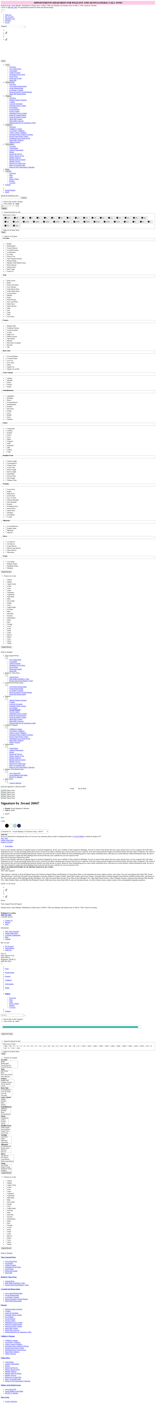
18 (95, 218)
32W (108, 222)
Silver (9, 641)
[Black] (7, 825)
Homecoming (11, 261)
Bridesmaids (11, 246)
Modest (9, 295)
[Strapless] (6, 1171)
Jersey (9, 435)
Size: (2, 817)
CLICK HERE (79, 836)
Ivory (9, 628)
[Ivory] (11, 825)
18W (37, 222)
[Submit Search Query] (25, 1015)
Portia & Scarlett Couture (17, 717)
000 (8, 218)
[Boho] (6, 1073)
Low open (10, 363)
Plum (9, 620)
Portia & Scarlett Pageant (17, 715)
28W (88, 222)
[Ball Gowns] (6, 1071)
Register (8, 20)
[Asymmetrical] (5, 1129)
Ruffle (9, 415)
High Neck (11, 494)
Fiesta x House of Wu (16, 756)
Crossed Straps (12, 358)
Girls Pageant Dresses (14, 259)
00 (17, 218)
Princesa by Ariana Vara (17, 763)
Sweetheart (11, 515)
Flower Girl (11, 256)
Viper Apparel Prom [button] (12, 656)
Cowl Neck (11, 489)
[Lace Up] (6, 1093)
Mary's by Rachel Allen (17, 765)
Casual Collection (15, 783)
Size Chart (4, 838)
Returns (7, 922)
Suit (8, 310)
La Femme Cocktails (16, 690)
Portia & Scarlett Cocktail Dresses (20, 692)
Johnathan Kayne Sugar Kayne (19, 738)
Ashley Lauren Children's (18, 733)
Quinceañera (9, 984)
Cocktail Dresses (12, 250)
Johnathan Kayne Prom (17, 665)
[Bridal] (9, 1062)
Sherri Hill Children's (16, 740)
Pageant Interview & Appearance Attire (22, 723)
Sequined (10, 445)
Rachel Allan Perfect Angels (18, 737)
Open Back (11, 339)
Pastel (9, 387)
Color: (3, 821)
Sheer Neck (11, 510)
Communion (11, 252)
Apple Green (11, 584)
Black (9, 637)
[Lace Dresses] (6, 1076)
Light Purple (11, 607)
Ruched (9, 345)
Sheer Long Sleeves (14, 548)
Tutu (8, 314)
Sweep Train (11, 476)
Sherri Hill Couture (15, 719)
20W (47, 222)
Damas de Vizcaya (15, 754)
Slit (8, 347)
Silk (8, 448)
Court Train (11, 467)
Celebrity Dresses (13, 328)
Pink (8, 611)
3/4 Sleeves (11, 544)
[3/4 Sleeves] (7, 1158)
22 (111, 218)
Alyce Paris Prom (15, 660)
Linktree (8, 939)
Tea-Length (11, 478)
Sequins (10, 419)
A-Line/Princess (12, 526)
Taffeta (9, 450)
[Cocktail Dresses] (9, 1067)
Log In (7, 22)
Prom (7, 969)
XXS (118, 222)
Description (9, 846)
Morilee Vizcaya (14, 762)
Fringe (9, 411)
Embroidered (11, 404)
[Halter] (6, 1139)
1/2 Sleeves (11, 542)
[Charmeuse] (4, 1118)
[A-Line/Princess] (6, 1146)
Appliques (10, 396)
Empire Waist (11, 528)
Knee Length (11, 472)
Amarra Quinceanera (16, 750)
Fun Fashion (13, 708)
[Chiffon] (4, 1120)
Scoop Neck (11, 508)
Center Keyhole (12, 330)
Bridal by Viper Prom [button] (12, 673)
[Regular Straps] (6, 1167)
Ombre (9, 385)
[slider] (140, 1026)
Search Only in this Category (13, 202)
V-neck (9, 517)
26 (128, 218)
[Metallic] (3, 1101)
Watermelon (11, 618)
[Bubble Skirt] (7, 1080)
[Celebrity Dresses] (7, 1082)
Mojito (9, 582)
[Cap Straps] (6, 1165)
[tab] (80, 663)
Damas (11, 752)
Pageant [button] (7, 696)
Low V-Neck (11, 498)
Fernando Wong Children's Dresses (21, 735)
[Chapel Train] (5, 1131)
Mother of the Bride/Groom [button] (14, 769)
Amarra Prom (13, 677)
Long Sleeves (11, 546)
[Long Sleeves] (7, 1159)
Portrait (9, 504)
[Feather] (4, 1122)
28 (136, 218)
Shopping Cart (10, 19)
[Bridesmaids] (9, 1063)
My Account (9, 17)
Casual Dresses (12, 248)
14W (17, 222)
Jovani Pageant (14, 710)
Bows (9, 400)
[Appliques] (6, 1109)
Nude (9, 630)
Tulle (9, 452)
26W (78, 222)
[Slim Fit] (6, 1152)
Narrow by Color (10, 576)
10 (62, 218)
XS (127, 222)
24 (120, 218)
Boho (9, 283)
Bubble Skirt (11, 326)
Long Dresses (11, 293)
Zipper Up (10, 367)
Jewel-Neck (11, 496)
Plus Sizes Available (14, 343)
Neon (9, 382)
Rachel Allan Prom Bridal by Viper (21, 681)
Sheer (9, 365)
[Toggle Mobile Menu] (2, 963)
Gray (9, 639)
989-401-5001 (13, 7)
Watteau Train (12, 480)
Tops (9, 312)
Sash (8, 417)
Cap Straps (11, 562)
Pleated (9, 341)
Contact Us (9, 920)
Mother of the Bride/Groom (16, 263)
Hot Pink (10, 614)
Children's (8, 980)
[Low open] (6, 1095)
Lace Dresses (11, 287)
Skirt (8, 308)
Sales (7, 924)
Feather (9, 406)
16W (27, 222)
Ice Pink (10, 609)
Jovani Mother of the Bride (18, 775)
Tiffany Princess (14, 742)
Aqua (9, 590)
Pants (9, 297)
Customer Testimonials (12, 935)
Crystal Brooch (12, 402)
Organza (10, 441)
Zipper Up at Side (13, 369)
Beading (10, 398)
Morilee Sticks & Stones (17, 760)
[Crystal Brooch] (6, 1114)
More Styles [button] (9, 779)
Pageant (7, 976)
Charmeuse (11, 428)
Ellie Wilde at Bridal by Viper (19, 679)
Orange (9, 624)
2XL (17, 226)
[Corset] (7, 1086)
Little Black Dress (13, 289)
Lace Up (10, 360)
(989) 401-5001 (6, 915)
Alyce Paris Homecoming (18, 687)
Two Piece (10, 317)
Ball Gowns (11, 281)
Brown (9, 635)
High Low (10, 334)
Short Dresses (11, 306)
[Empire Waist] (6, 1148)
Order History (9, 948)
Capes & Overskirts (15, 704)
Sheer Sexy (11, 304)
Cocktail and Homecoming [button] (14, 683)
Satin (9, 443)
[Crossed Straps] (6, 1092)
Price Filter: (8, 204)
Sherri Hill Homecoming (17, 694)
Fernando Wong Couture (17, 706)
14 (78, 218)
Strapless (10, 513)
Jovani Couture (14, 712)
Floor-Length (11, 470)
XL (8, 226)
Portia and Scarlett (15, 669)
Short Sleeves (11, 550)
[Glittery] (3, 1099)
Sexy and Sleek (12, 302)
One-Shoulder (12, 502)
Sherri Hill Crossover (16, 721)
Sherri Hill (12, 671)
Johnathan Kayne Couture (18, 714)
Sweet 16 (10, 271)
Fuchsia (10, 616)
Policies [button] (7, 994)
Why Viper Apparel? (12, 931)
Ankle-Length (12, 461)
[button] (7, 65)
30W (98, 222)
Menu (3, 61)
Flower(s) (10, 409)
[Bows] (6, 1112)
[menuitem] (80, 15)
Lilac (9, 605)
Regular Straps (12, 564)
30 (145, 218)
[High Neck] (6, 1141)
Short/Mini (10, 474)
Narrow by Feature (10, 236)
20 (103, 218)
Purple (9, 603)
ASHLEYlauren (14, 663)
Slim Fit (10, 532)
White (9, 643)
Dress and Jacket (12, 285)
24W (68, 222)
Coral (9, 626)
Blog (6, 937)
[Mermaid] (6, 1150)
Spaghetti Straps (12, 566)
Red (8, 622)
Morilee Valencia (15, 758)
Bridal (9, 244)
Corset (9, 332)
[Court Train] (5, 1133)
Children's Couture (15, 729)
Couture (12, 702)
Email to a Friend (6, 842)
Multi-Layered (12, 336)
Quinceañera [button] (9, 744)
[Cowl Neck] (6, 1137)
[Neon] (3, 1103)
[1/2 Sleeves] (7, 1156)
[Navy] (19, 825)
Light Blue (11, 594)
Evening (10, 254)
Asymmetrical (12, 463)
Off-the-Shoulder (13, 500)
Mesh (9, 439)
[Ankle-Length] (5, 1128)
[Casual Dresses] (9, 1065)
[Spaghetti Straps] (6, 1169)
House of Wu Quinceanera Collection (21, 767)
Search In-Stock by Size (12, 212)
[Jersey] (4, 1124)
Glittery (9, 378)
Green (9, 586)
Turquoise (10, 592)
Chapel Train (11, 465)
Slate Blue (10, 597)
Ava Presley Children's (17, 731)
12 (70, 218)
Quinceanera (11, 267)
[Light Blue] (15, 825)
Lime (9, 588)
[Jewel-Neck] (6, 1142)
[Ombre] (3, 1105)
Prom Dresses (11, 265)
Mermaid (10, 530)
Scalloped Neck (12, 506)
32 (8, 222)
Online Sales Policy (7, 840)
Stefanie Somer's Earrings (18, 700)
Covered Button (12, 356)
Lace (9, 413)
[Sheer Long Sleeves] (7, 1161)
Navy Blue (11, 601)
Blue (9, 599)
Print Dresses (11, 300)
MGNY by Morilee (15, 777)
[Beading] (6, 1110)
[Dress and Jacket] (6, 1075)
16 (86, 218)
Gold (9, 633)
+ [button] (6, 658)
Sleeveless (10, 552)
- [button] (6, 781)
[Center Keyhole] (7, 1084)
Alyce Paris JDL (14, 773)
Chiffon (9, 431)
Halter (9, 491)
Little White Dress (13, 291)
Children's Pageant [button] (11, 725)
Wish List (8, 15)
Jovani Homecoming (16, 689)
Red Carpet (11, 269)
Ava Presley (13, 661)
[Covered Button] (6, 1090)
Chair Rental (13, 748)
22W (57, 222)
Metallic (10, 380)
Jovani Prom (13, 667)
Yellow (9, 580)
